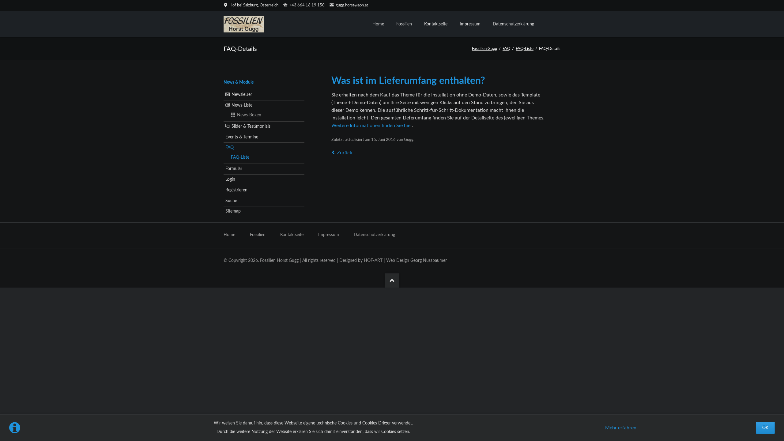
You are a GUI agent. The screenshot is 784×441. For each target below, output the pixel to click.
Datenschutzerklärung (374, 235)
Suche (231, 201)
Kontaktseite (291, 235)
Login (230, 179)
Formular (233, 169)
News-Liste (242, 105)
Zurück (344, 152)
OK (765, 428)
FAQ (506, 49)
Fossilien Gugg (484, 49)
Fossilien (258, 235)
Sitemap (233, 211)
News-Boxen (249, 115)
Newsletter (242, 94)
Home (229, 235)
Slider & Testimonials (251, 126)
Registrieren (236, 190)
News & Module (239, 82)
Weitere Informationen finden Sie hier (371, 125)
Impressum (328, 235)
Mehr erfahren (620, 427)
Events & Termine (241, 137)
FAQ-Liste (524, 49)
